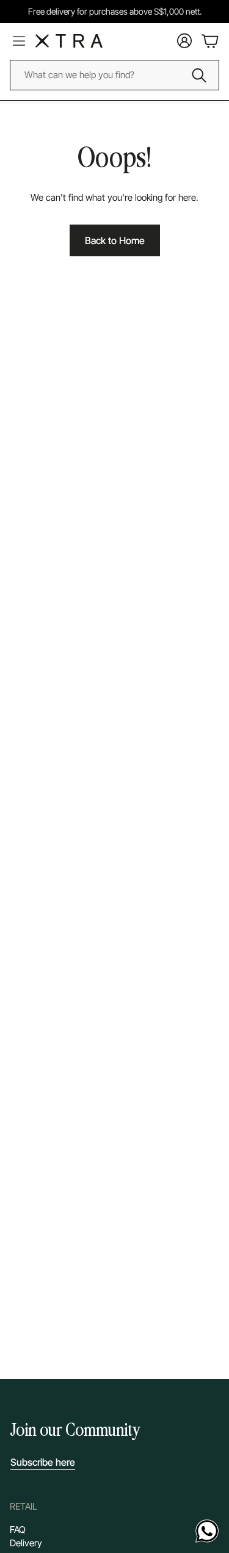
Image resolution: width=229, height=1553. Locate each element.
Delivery (26, 1543)
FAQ (18, 1529)
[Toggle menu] (19, 41)
